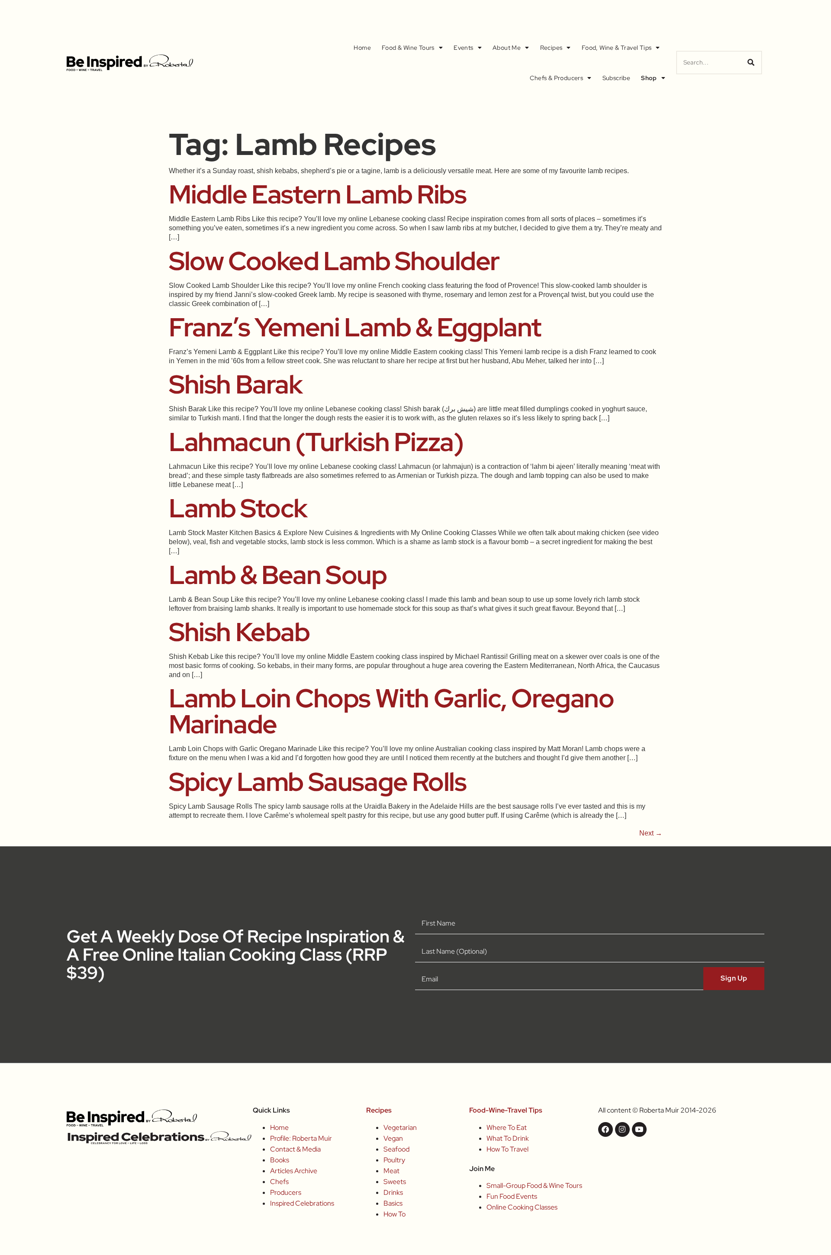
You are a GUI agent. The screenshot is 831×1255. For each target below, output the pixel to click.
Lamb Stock (238, 508)
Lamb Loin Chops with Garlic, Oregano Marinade (391, 711)
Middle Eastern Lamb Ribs (317, 194)
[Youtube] (639, 1129)
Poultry (394, 1160)
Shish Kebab (239, 632)
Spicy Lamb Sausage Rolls (317, 782)
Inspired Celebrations (302, 1203)
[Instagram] (622, 1129)
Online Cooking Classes (521, 1207)
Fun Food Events (511, 1196)
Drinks (393, 1192)
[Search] (751, 63)
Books (279, 1160)
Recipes (551, 48)
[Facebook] (605, 1129)
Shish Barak (236, 384)
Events (463, 48)
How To (394, 1214)
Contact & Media (295, 1149)
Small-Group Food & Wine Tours (534, 1185)
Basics (393, 1203)
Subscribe (616, 78)
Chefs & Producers (556, 78)
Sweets (394, 1181)
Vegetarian (400, 1127)
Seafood (396, 1149)
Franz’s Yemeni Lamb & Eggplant (355, 327)
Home (362, 48)
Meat (391, 1170)
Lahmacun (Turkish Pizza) (316, 442)
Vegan (393, 1138)
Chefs (279, 1181)
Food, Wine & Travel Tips (617, 48)
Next (650, 833)
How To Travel (507, 1149)
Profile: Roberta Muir (301, 1138)
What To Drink (507, 1138)
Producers (285, 1192)
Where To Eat (506, 1127)
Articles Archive (293, 1170)
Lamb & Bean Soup (278, 575)
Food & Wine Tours (408, 48)
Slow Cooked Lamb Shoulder (334, 261)
